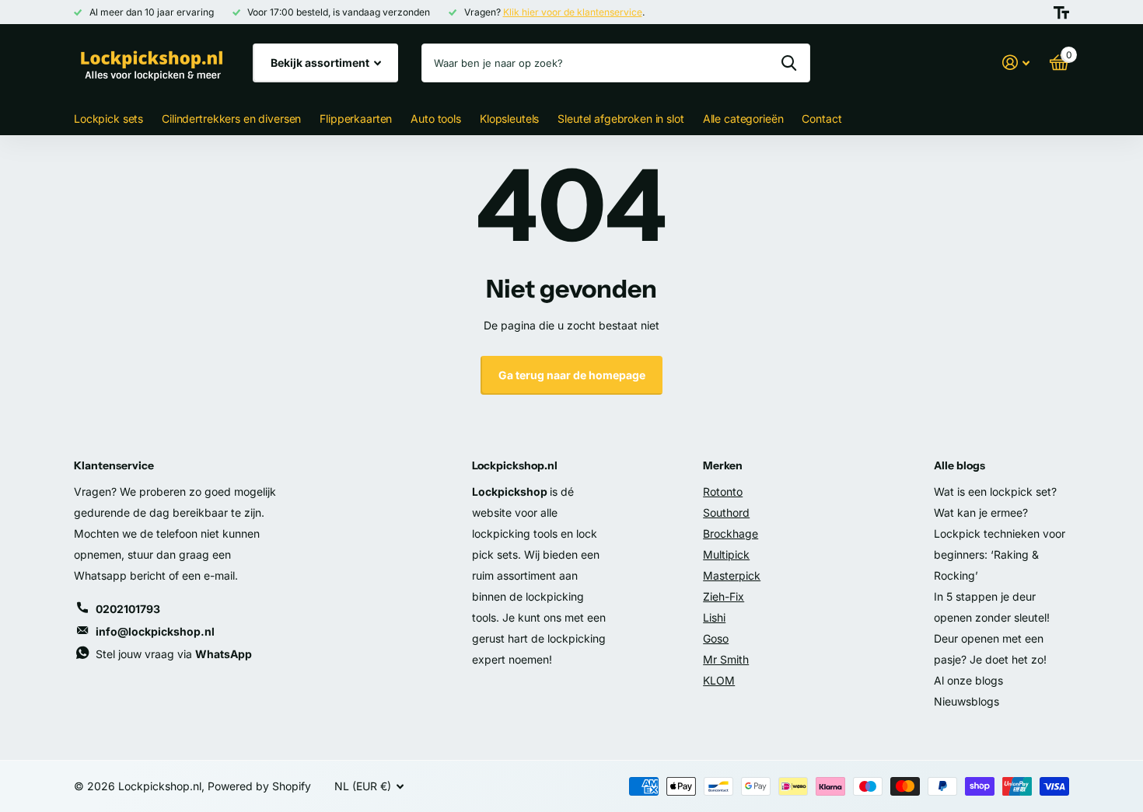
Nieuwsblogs (966, 701)
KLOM (719, 680)
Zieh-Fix (723, 596)
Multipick (726, 554)
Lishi (714, 617)
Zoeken (788, 63)
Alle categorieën (743, 118)
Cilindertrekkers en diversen (231, 118)
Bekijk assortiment (321, 62)
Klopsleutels (509, 118)
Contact (821, 118)
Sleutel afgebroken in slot (620, 118)
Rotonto (723, 491)
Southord (726, 512)
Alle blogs (959, 465)
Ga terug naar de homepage (571, 375)
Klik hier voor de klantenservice (572, 12)
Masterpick (731, 575)
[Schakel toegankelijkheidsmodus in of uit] (1061, 12)
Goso (716, 638)
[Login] (1015, 62)
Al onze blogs (968, 680)
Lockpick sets (108, 118)
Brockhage (730, 533)
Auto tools (436, 118)
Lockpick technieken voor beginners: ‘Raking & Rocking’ (999, 554)
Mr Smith (726, 659)
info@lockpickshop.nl (155, 631)
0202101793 (128, 608)
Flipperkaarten (356, 118)
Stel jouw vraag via (174, 653)
